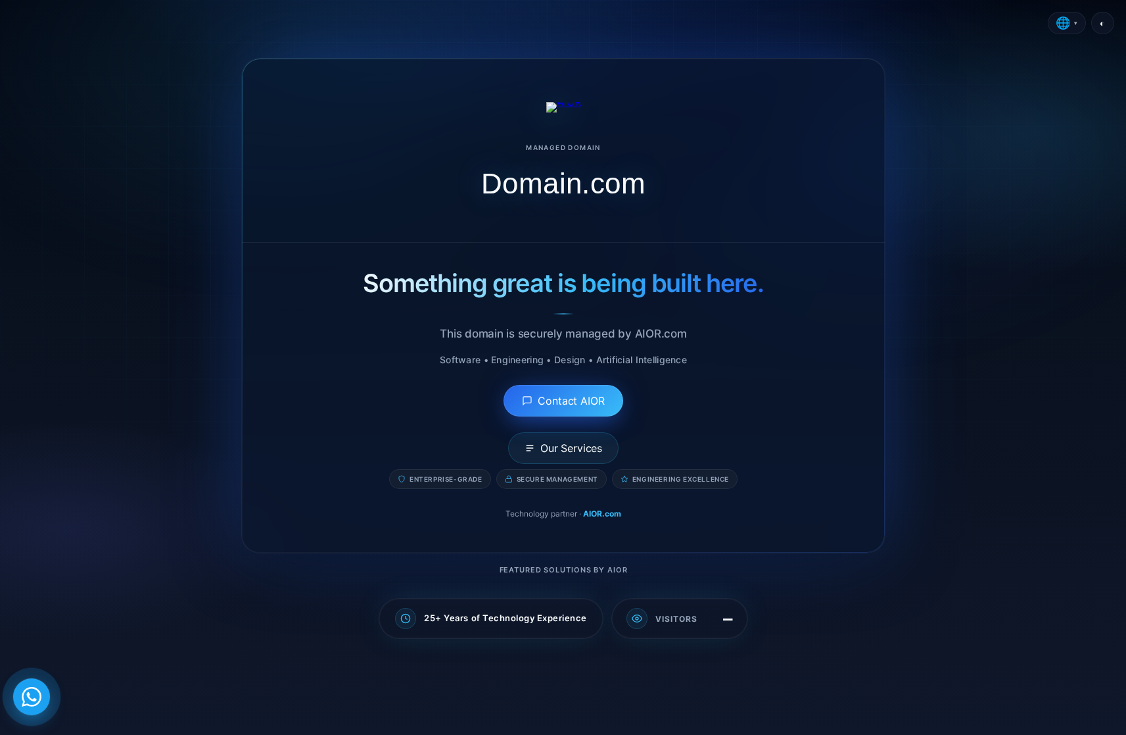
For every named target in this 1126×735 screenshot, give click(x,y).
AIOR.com (602, 514)
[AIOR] (563, 107)
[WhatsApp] (31, 696)
